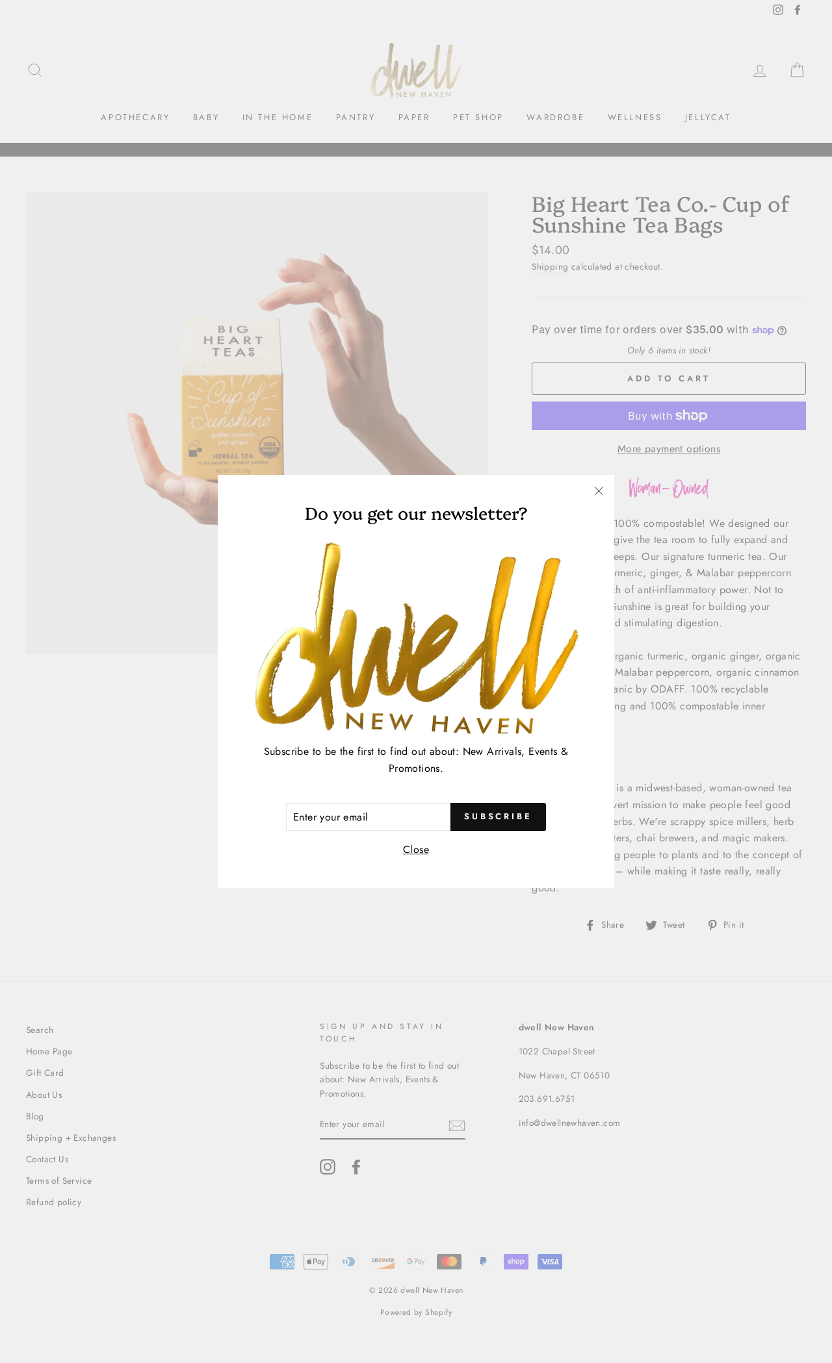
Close (416, 849)
